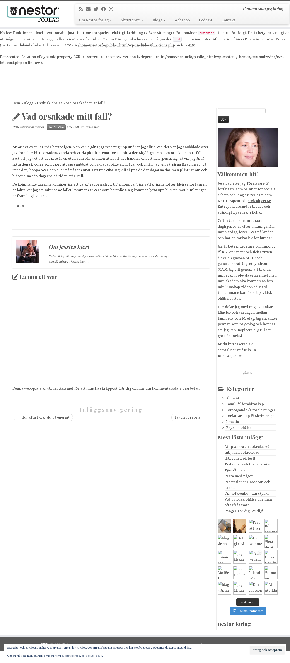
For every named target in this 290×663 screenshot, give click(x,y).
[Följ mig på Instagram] (112, 9)
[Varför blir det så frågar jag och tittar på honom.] (224, 572)
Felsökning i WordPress (265, 39)
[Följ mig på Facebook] (105, 9)
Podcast (206, 20)
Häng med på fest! (240, 458)
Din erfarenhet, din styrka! (247, 493)
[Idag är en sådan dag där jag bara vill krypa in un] (224, 541)
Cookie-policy (94, 655)
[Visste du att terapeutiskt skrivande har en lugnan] (271, 541)
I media (232, 421)
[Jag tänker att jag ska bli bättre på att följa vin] (240, 572)
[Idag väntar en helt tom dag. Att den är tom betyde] (224, 588)
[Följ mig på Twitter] (97, 9)
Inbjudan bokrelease (242, 452)
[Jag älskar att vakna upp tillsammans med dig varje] (240, 557)
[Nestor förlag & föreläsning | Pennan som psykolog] (33, 13)
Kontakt (228, 20)
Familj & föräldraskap (245, 404)
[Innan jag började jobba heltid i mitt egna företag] (224, 557)
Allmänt (232, 398)
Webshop (182, 20)
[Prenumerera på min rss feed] (82, 9)
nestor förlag (234, 623)
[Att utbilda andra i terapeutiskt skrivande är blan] (271, 588)
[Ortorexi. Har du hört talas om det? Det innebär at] (271, 557)
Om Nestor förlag (94, 20)
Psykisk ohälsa (49, 103)
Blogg (158, 20)
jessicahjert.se (230, 355)
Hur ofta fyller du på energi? (43, 417)
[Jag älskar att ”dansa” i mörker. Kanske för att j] (240, 588)
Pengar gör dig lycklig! (244, 511)
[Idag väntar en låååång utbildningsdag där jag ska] (224, 526)
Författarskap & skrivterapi (250, 416)
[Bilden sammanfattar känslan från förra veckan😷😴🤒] (271, 526)
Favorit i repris (190, 417)
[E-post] (90, 9)
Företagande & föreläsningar (251, 410)
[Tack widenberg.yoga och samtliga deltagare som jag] (255, 557)
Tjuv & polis (235, 470)
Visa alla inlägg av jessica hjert (68, 261)
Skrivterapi (131, 20)
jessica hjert (92, 126)
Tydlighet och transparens (247, 464)
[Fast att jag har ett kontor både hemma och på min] (255, 526)
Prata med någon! (239, 476)
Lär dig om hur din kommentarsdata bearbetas (159, 388)
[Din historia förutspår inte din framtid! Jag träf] (255, 588)
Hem (16, 103)
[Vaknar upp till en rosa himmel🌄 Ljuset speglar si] (271, 572)
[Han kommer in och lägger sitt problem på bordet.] (255, 541)
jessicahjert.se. (258, 201)
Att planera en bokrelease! (247, 446)
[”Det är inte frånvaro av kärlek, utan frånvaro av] (240, 526)
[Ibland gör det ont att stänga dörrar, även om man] (255, 572)
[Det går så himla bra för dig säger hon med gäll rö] (240, 541)
